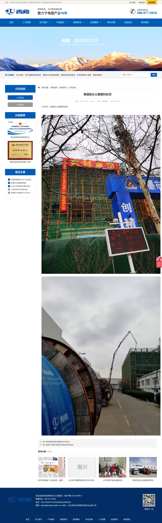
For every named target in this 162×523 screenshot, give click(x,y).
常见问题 (111, 22)
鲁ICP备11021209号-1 (73, 495)
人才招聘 (26, 22)
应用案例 (94, 22)
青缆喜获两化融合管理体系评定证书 (58, 442)
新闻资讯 (77, 22)
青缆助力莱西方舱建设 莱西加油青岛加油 (59, 445)
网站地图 (151, 2)
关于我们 (132, 2)
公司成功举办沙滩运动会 (18, 189)
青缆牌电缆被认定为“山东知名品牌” (21, 179)
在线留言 (128, 22)
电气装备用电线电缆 (33, 75)
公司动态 (20, 97)
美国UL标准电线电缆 (51, 75)
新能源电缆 (97, 75)
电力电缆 (19, 75)
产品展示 (60, 22)
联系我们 (142, 2)
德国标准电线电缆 (68, 75)
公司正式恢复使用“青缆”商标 (19, 186)
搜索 (154, 75)
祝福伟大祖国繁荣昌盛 (17, 183)
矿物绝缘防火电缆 (84, 75)
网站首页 (54, 87)
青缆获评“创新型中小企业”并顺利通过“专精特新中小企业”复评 (21, 193)
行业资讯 (20, 104)
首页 (11, 22)
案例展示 (76, 519)
